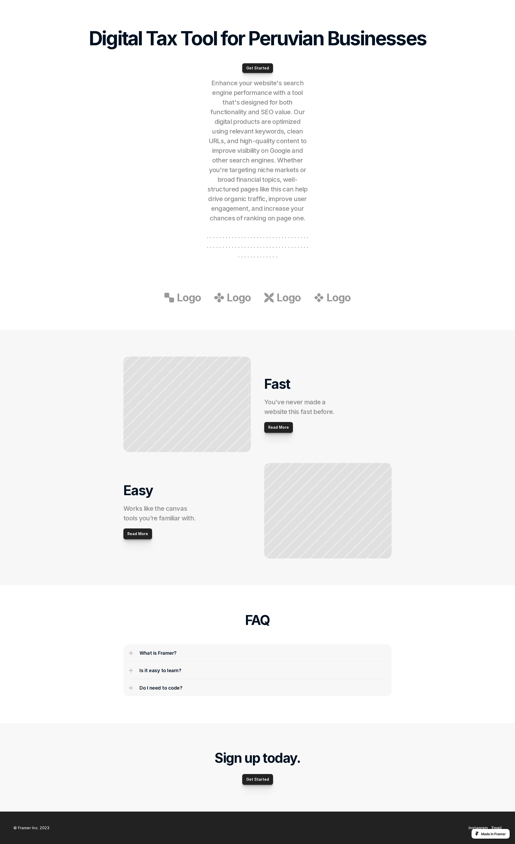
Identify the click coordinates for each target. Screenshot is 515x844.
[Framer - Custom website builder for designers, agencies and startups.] (491, 834)
